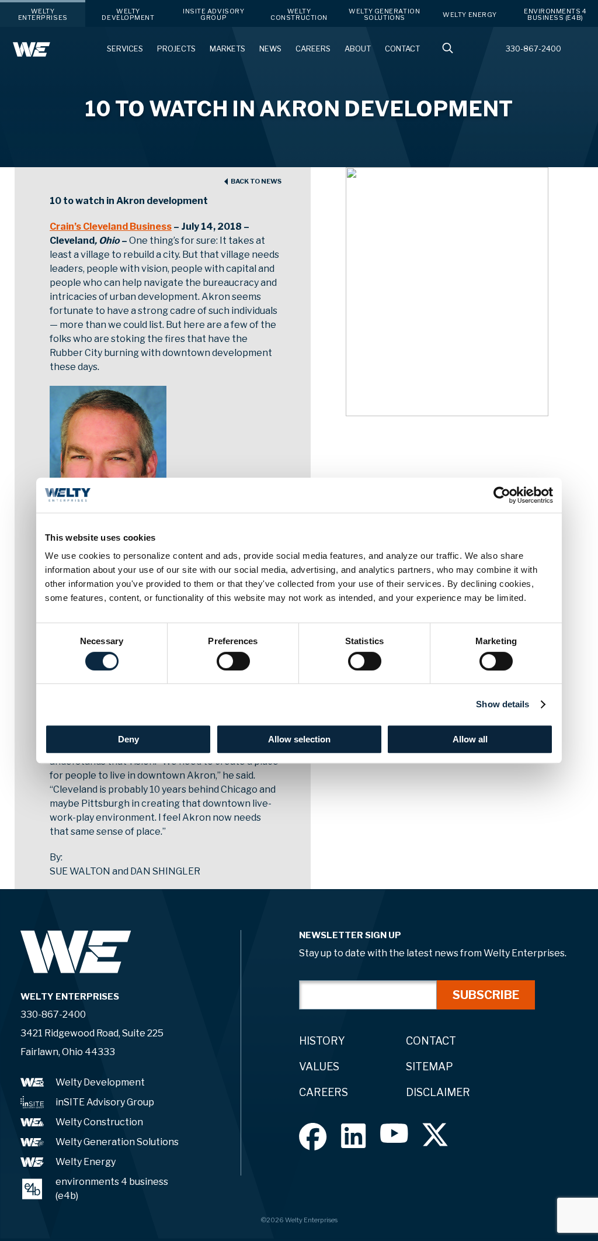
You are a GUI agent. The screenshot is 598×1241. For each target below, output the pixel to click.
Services (125, 48)
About (358, 48)
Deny (128, 739)
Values (319, 1066)
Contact (402, 48)
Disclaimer (438, 1092)
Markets (227, 48)
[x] (435, 1134)
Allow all (470, 739)
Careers (313, 48)
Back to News (256, 181)
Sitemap (429, 1066)
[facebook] (313, 1136)
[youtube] (394, 1133)
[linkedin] (353, 1135)
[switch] (233, 661)
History (322, 1041)
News (270, 48)
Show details (502, 704)
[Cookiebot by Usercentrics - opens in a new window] (502, 495)
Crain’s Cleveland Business (111, 226)
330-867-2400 (533, 48)
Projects (176, 48)
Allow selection (299, 739)
